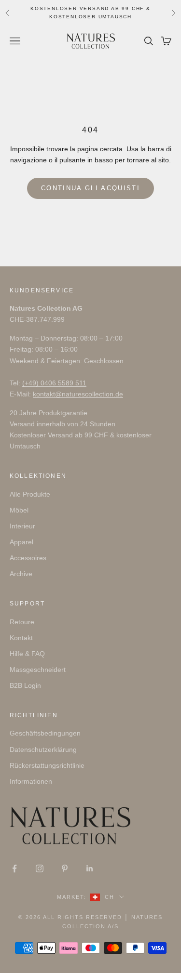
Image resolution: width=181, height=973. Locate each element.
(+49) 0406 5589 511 (54, 383)
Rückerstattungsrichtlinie (47, 765)
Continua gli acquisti (90, 188)
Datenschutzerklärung (43, 749)
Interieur (22, 526)
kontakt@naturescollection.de (78, 394)
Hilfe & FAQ (27, 653)
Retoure (22, 622)
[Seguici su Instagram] (39, 868)
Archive (21, 574)
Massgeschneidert (38, 669)
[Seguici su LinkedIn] (90, 868)
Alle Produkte (30, 494)
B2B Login (25, 685)
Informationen (31, 781)
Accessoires (28, 558)
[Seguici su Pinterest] (65, 868)
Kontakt (21, 638)
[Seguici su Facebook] (14, 868)
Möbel (19, 510)
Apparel (21, 542)
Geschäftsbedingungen (45, 733)
